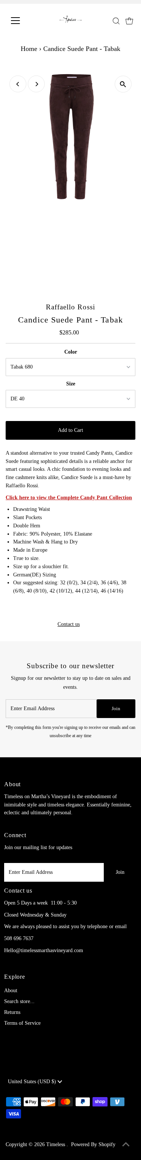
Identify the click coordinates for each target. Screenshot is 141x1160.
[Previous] (17, 84)
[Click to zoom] (123, 84)
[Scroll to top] (125, 1145)
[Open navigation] (21, 20)
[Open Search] (116, 21)
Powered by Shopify (93, 1144)
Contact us (69, 624)
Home (29, 48)
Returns (12, 1012)
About (10, 990)
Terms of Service (22, 1023)
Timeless (56, 1144)
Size (70, 384)
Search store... (19, 1001)
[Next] (36, 84)
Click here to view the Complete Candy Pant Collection (69, 497)
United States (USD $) (33, 1081)
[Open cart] (129, 21)
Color (70, 352)
